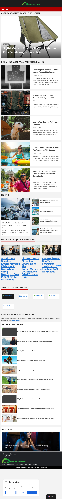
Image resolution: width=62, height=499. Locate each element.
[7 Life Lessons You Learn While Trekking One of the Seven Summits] (9, 380)
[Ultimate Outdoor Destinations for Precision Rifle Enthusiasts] (9, 389)
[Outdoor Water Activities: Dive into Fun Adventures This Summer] (15, 154)
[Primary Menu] (7, 9)
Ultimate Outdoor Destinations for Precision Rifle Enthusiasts (33, 389)
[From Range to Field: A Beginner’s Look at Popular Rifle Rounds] (15, 77)
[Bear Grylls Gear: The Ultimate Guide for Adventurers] (9, 360)
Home (3, 464)
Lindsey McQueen (38, 75)
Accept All (31, 492)
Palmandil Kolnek (8, 55)
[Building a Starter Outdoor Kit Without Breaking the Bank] (15, 103)
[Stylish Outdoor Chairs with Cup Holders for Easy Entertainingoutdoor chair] (31, 37)
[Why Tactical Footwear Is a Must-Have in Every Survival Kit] (9, 399)
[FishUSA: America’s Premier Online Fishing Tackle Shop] (35, 202)
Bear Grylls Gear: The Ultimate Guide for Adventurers (31, 360)
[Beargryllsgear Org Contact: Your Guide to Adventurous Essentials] (9, 341)
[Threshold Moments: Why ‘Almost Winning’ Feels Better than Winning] (9, 409)
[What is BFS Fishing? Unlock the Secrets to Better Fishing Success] (35, 221)
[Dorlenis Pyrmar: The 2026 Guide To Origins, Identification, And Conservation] (9, 332)
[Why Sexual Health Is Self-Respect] (9, 370)
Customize (10, 492)
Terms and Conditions (21, 464)
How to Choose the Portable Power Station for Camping (21, 446)
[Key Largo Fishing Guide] (35, 211)
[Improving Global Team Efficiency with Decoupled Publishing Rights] (9, 418)
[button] (59, 264)
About (30, 464)
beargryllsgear (15, 320)
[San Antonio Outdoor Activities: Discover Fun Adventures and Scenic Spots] (15, 180)
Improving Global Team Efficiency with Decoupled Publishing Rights (35, 418)
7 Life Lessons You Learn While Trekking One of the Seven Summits (35, 379)
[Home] (3, 9)
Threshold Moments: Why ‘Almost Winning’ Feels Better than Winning (35, 408)
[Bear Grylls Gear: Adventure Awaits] (9, 351)
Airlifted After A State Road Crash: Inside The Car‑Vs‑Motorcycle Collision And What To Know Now (12, 267)
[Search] (60, 9)
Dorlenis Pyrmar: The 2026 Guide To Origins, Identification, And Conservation (37, 331)
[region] (21, 487)
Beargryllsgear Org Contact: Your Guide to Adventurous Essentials (34, 341)
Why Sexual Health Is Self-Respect (26, 370)
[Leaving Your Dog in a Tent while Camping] (15, 128)
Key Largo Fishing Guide (46, 211)
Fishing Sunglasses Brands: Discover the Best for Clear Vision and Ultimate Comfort (49, 230)
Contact (35, 464)
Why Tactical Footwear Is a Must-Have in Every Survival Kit (33, 399)
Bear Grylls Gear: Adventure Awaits (26, 350)
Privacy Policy (10, 464)
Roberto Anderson (38, 100)
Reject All (21, 492)
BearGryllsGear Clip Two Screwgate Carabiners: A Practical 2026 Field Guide (31, 265)
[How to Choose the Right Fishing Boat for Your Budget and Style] (15, 209)
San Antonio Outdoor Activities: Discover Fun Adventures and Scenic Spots (45, 173)
